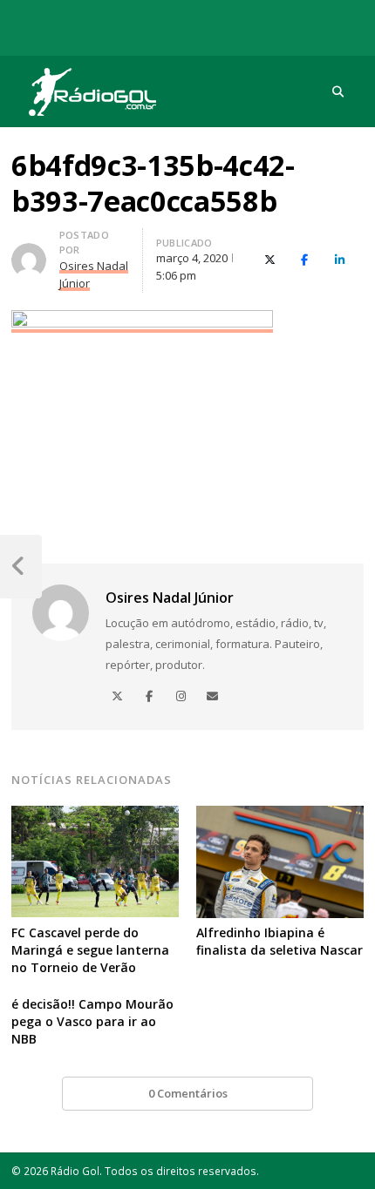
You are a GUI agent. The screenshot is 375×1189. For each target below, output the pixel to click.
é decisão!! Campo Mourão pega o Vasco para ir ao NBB (92, 1021)
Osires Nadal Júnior (170, 597)
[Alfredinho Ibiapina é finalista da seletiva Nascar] (280, 816)
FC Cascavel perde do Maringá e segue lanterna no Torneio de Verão (90, 950)
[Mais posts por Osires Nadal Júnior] (28, 253)
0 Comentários (188, 1093)
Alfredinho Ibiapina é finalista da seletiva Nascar (279, 941)
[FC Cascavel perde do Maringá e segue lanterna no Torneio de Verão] (95, 816)
